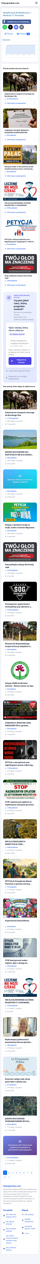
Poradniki (8, 1210)
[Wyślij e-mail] (16, 27)
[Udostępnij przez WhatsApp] (4, 27)
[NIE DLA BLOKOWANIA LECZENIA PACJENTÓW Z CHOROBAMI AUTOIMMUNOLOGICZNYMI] (20, 198)
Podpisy (24, 33)
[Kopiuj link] (21, 27)
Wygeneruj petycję (21, 361)
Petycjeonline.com (10, 3)
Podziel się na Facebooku (18, 21)
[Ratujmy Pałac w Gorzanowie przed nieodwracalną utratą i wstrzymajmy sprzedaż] (20, 162)
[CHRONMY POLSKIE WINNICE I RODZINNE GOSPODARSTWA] (20, 125)
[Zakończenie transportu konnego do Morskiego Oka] (20, 89)
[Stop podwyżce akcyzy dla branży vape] (20, 271)
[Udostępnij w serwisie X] (10, 27)
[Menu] (36, 3)
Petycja (10, 33)
